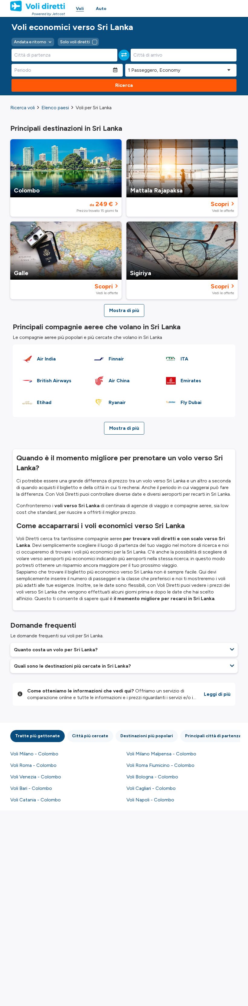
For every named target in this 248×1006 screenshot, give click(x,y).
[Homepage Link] (37, 6)
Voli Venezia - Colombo (35, 777)
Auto (101, 8)
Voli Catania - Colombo (35, 800)
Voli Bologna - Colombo (152, 777)
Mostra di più (124, 310)
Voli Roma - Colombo (33, 765)
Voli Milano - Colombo (34, 754)
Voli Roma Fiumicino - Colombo (160, 765)
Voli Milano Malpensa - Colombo (161, 754)
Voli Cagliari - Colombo (151, 788)
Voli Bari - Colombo (31, 788)
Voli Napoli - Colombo (150, 800)
